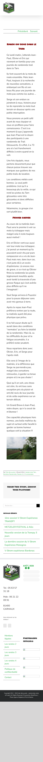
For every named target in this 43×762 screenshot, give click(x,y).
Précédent (23, 31)
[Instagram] (9, 625)
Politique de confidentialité (11, 670)
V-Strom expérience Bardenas (20, 550)
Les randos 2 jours (10, 645)
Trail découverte (10, 472)
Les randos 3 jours (10, 654)
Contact (8, 677)
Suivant (33, 31)
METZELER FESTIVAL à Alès (19, 526)
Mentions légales (9, 637)
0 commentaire (29, 474)
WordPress (34, 695)
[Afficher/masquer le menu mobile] (39, 3)
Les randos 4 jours (10, 662)
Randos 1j (20, 474)
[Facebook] (5, 625)
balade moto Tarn (31, 472)
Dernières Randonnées (10, 474)
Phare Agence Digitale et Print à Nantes (21, 697)
